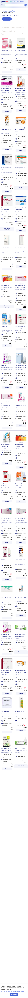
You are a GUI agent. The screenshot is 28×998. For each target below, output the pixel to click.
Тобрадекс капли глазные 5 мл (5, 445)
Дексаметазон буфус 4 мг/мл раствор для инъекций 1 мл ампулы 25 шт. (20, 129)
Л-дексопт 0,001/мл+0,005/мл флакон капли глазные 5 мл (6, 366)
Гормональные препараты (7, 11)
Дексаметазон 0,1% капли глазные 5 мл (6, 749)
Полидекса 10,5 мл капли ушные (20, 484)
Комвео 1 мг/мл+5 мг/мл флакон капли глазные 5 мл (6, 248)
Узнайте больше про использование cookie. (12, 991)
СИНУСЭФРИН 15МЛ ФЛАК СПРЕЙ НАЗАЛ (20, 596)
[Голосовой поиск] (23, 5)
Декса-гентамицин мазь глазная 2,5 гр (20, 635)
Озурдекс (14, 11)
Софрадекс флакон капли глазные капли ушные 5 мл (20, 248)
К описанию (6, 19)
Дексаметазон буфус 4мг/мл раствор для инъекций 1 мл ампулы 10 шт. (20, 672)
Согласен (14, 994)
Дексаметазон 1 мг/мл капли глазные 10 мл (20, 90)
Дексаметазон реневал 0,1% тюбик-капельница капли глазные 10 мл (20, 711)
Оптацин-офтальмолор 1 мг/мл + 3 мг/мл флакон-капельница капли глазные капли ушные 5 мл (7, 560)
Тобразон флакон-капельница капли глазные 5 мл (20, 51)
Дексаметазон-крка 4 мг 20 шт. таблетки (6, 404)
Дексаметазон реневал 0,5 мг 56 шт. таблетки (20, 446)
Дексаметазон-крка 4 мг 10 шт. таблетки (20, 286)
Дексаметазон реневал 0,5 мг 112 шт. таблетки (6, 286)
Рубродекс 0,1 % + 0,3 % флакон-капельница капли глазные (6, 51)
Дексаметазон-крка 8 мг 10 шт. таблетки (6, 519)
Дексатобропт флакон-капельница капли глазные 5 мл (6, 636)
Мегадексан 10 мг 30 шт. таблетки (20, 208)
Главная (3, 10)
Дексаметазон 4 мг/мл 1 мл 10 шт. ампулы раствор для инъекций (21, 168)
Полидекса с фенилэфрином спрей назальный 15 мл (6, 327)
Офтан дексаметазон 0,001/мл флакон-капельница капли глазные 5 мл (20, 366)
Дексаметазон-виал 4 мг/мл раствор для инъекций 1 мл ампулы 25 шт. (6, 168)
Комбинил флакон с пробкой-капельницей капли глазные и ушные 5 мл (7, 485)
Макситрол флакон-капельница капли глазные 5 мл (20, 560)
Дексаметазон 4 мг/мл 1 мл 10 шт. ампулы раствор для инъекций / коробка (7, 597)
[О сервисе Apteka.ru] (26, 1)
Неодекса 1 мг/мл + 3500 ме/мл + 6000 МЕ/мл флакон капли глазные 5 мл (21, 405)
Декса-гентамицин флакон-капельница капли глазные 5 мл (20, 749)
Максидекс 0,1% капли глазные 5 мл (6, 128)
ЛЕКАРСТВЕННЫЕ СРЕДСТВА (10, 10)
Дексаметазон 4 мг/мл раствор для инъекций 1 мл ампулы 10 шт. (6, 90)
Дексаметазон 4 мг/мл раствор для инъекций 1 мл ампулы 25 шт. (6, 209)
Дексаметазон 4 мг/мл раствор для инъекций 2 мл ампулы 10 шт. (20, 519)
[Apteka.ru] (4, 2)
